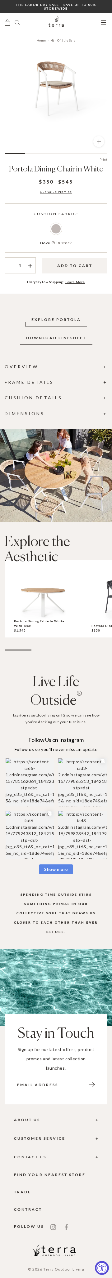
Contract (28, 1209)
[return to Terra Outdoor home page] (56, 22)
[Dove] (56, 228)
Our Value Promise (56, 191)
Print (104, 159)
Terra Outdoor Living (63, 1269)
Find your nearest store (50, 1174)
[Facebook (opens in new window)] (66, 1226)
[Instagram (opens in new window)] (53, 1226)
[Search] (17, 23)
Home (41, 40)
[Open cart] (7, 23)
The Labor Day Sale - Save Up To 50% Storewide (56, 6)
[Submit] (92, 1084)
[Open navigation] (103, 23)
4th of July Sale (63, 40)
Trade (22, 1192)
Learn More (75, 282)
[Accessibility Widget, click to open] (102, 1268)
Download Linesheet (56, 337)
